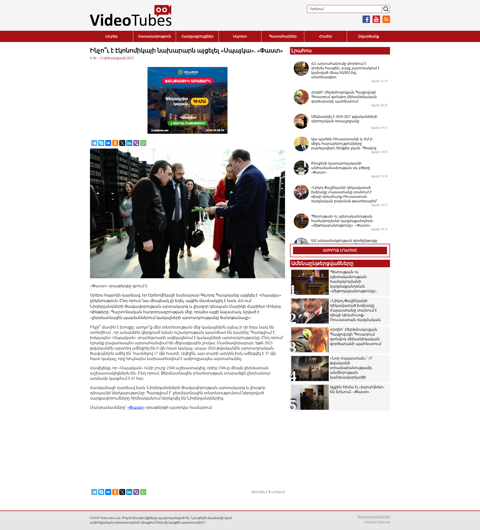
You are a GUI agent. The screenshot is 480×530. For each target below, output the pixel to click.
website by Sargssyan (377, 522)
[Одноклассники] (115, 143)
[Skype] (101, 143)
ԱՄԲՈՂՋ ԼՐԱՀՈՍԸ (340, 250)
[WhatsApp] (143, 143)
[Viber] (136, 143)
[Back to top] (471, 521)
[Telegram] (94, 143)
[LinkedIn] (129, 143)
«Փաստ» (136, 407)
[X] (122, 143)
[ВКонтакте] (108, 143)
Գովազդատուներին (374, 516)
